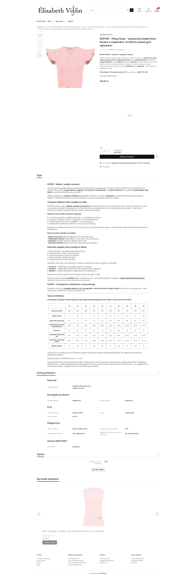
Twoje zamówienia (137, 558)
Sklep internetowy (97, 573)
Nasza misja (41, 561)
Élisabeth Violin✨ (42, 27)
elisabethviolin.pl (105, 34)
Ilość (101, 147)
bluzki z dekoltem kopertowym (96, 27)
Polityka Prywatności (107, 561)
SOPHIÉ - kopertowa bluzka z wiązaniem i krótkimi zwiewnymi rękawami (127, 27)
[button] (131, 10)
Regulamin (103, 563)
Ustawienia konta (137, 561)
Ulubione (134, 563)
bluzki (83, 27)
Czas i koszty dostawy (75, 561)
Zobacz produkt (49, 542)
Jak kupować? (104, 558)
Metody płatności (74, 558)
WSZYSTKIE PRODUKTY (56, 27)
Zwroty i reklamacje (75, 565)
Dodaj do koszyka (127, 157)
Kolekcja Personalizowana (72, 27)
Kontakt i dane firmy (44, 558)
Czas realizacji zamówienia (77, 563)
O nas (39, 563)
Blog (38, 565)
